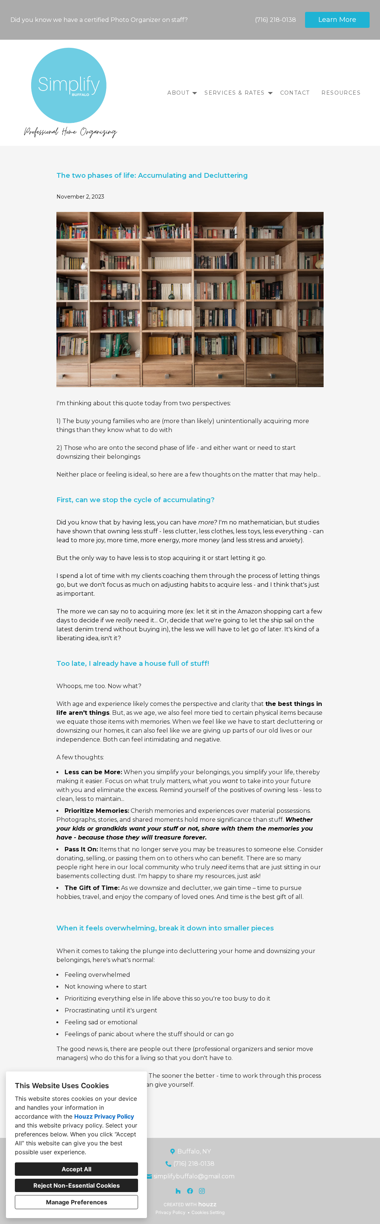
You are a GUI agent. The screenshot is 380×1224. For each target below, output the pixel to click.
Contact (295, 92)
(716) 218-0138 (275, 19)
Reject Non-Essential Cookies (76, 1185)
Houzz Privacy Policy (104, 1116)
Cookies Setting (208, 1212)
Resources (341, 92)
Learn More (337, 20)
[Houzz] (178, 1191)
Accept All (76, 1169)
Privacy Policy (170, 1212)
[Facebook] (190, 1191)
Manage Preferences (76, 1202)
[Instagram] (202, 1191)
